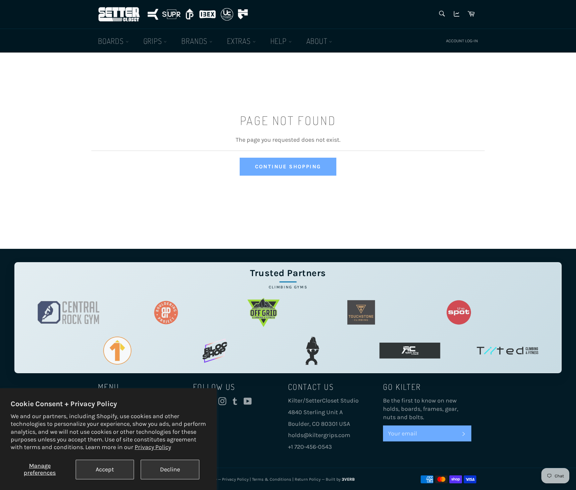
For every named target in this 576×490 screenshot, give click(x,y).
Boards (112, 41)
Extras (240, 41)
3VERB (348, 479)
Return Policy (308, 479)
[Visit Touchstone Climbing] (361, 312)
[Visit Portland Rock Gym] (312, 351)
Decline (170, 469)
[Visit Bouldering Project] (166, 312)
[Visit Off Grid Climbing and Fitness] (263, 312)
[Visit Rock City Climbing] (410, 351)
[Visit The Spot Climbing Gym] (459, 312)
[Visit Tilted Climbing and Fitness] (507, 351)
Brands (195, 41)
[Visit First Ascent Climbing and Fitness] (117, 351)
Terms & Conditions (271, 479)
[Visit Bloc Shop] (215, 351)
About (317, 41)
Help (279, 41)
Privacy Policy (153, 447)
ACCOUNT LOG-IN (462, 40)
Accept (105, 469)
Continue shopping (288, 166)
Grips (153, 41)
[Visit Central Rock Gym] (68, 312)
